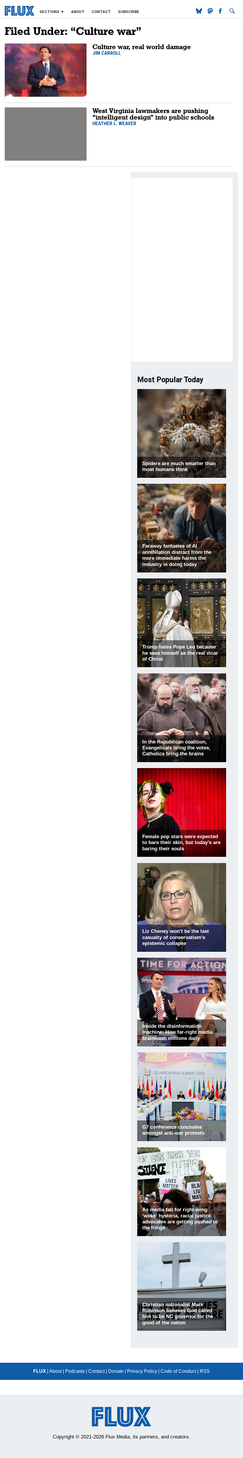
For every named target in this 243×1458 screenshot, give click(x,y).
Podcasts (75, 1371)
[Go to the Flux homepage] (19, 14)
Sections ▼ (52, 11)
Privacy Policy (142, 1371)
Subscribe (128, 11)
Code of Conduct (178, 1371)
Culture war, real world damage (141, 47)
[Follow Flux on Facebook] (221, 11)
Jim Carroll (106, 53)
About (77, 11)
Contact (101, 11)
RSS (205, 1371)
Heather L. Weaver (114, 123)
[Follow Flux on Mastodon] (199, 11)
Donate (116, 1371)
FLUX (39, 1371)
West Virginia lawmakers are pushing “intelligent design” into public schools (153, 114)
